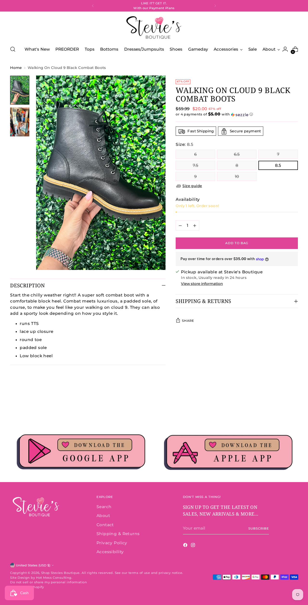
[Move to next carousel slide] (294, 407)
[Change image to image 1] (19, 90)
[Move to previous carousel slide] (283, 407)
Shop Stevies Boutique (60, 573)
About (103, 515)
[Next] (215, 6)
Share (188, 321)
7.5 (195, 165)
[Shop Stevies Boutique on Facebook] (186, 546)
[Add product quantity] (194, 225)
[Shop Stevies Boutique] (154, 27)
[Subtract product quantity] (180, 225)
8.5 (278, 165)
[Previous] (93, 6)
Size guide (192, 185)
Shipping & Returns (118, 533)
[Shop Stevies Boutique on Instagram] (193, 546)
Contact (105, 524)
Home (16, 67)
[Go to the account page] (285, 49)
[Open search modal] (13, 49)
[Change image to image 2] (19, 122)
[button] (237, 114)
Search (104, 506)
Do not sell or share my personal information (48, 582)
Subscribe (258, 528)
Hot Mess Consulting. (54, 577)
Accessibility (110, 551)
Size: (184, 144)
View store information (202, 283)
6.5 (237, 154)
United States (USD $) (33, 565)
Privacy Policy (111, 542)
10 (237, 176)
